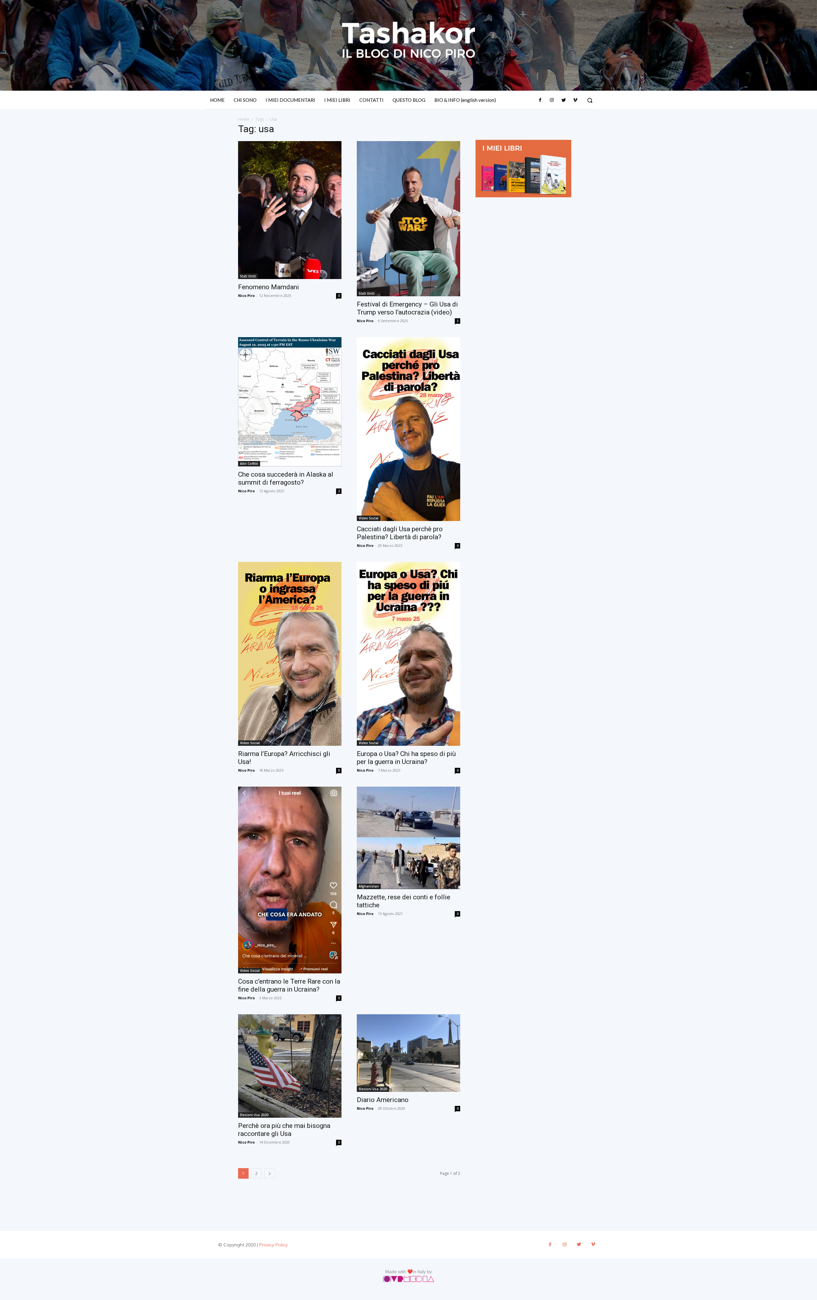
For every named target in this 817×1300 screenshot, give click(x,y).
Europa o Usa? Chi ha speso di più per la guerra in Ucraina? (406, 758)
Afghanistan (369, 886)
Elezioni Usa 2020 (254, 1115)
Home (243, 119)
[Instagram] (552, 100)
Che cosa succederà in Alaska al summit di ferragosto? (285, 478)
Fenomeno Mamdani (268, 287)
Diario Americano (382, 1100)
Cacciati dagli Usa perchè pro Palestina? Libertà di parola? (400, 533)
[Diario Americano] (408, 1053)
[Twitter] (563, 100)
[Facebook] (540, 100)
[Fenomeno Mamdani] (289, 210)
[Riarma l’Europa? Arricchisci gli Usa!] (289, 654)
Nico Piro (246, 295)
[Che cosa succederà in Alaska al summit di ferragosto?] (289, 401)
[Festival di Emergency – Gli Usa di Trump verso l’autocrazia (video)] (408, 218)
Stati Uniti (248, 276)
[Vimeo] (575, 100)
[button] (590, 100)
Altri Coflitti (249, 463)
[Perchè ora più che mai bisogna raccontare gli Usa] (289, 1066)
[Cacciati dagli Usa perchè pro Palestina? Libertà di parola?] (408, 429)
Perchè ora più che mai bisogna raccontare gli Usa (284, 1130)
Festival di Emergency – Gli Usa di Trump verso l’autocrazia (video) (407, 308)
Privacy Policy (273, 1245)
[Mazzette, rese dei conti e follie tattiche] (408, 838)
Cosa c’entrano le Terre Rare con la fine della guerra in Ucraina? (289, 985)
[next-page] (269, 1173)
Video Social (369, 518)
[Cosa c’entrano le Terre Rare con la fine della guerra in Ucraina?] (289, 880)
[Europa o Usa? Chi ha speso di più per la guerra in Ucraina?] (408, 654)
